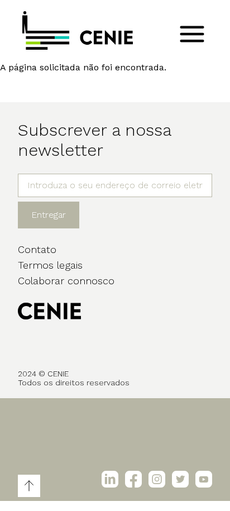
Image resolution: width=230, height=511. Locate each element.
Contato (37, 249)
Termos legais (50, 265)
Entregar (48, 214)
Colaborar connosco (66, 280)
